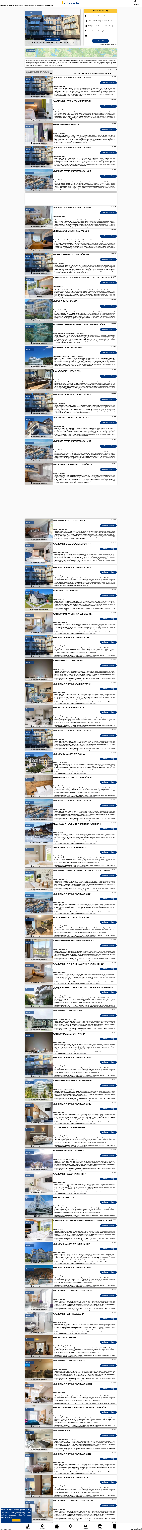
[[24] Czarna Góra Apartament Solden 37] (39, 670)
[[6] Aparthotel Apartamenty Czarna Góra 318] (39, 217)
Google (29, 1509)
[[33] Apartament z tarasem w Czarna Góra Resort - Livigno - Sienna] (39, 880)
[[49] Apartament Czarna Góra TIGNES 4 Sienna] (39, 1253)
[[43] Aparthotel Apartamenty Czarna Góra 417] (39, 1113)
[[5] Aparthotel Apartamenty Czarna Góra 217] (39, 180)
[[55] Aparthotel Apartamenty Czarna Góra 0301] (39, 1393)
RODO (10, 1517)
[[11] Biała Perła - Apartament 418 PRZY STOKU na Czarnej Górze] (39, 334)
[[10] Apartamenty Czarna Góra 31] (39, 310)
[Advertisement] (71, 502)
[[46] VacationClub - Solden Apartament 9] (39, 1183)
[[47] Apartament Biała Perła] (39, 1206)
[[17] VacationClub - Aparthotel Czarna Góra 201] (39, 474)
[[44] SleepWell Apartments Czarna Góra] (39, 1136)
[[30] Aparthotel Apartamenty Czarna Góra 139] (39, 810)
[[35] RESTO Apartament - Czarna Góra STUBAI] (39, 926)
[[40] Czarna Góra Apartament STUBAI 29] (39, 1043)
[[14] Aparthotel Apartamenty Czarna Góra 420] (39, 404)
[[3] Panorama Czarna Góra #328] (39, 134)
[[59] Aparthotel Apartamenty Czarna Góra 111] (39, 1486)
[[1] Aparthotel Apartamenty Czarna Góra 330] (39, 87)
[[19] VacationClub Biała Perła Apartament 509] (39, 553)
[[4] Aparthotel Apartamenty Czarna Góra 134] (39, 157)
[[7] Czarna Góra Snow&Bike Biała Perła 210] (39, 240)
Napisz (139, 1529)
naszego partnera (78, 610)
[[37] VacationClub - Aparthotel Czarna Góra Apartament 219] (39, 973)
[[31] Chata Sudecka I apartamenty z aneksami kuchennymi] (39, 833)
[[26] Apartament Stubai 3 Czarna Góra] (39, 716)
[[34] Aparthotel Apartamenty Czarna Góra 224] (39, 903)
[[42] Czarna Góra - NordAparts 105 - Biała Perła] (39, 1090)
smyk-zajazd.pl (71, 3)
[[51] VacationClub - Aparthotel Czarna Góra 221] (39, 1300)
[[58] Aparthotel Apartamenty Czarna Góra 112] (39, 1463)
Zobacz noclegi (108, 83)
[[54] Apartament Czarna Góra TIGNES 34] (39, 1370)
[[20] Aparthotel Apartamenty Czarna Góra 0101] (39, 576)
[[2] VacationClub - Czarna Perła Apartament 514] (39, 110)
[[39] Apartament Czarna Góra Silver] (39, 1020)
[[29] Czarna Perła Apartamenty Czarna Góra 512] (39, 786)
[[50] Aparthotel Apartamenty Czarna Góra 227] (39, 1276)
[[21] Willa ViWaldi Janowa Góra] (39, 600)
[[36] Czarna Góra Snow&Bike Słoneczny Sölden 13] (39, 950)
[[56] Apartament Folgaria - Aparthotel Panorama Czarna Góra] (39, 1416)
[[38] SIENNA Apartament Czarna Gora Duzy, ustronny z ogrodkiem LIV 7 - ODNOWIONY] (39, 996)
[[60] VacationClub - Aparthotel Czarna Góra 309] (39, 1510)
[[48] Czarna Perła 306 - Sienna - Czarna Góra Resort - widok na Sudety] (39, 1230)
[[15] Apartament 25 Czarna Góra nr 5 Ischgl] (39, 427)
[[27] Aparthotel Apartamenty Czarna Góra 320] (39, 740)
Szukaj (100, 41)
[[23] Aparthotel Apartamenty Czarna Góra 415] (39, 646)
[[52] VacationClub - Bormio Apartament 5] (39, 1323)
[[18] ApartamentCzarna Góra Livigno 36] (39, 530)
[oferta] (31, 96)
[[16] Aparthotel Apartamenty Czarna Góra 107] (39, 450)
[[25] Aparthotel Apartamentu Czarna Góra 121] (39, 693)
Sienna (28, 79)
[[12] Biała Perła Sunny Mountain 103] (39, 357)
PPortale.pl (8, 1529)
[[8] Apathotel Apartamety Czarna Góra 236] (39, 264)
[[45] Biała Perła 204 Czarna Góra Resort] (39, 1160)
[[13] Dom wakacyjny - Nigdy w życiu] (39, 380)
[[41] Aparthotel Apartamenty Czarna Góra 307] (39, 1066)
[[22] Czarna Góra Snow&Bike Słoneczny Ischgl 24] (39, 623)
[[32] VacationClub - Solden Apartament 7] (39, 856)
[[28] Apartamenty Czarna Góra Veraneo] (39, 763)
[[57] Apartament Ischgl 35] (39, 1440)
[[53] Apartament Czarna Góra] (39, 1346)
